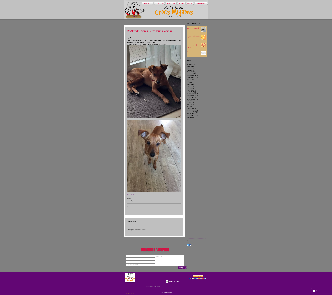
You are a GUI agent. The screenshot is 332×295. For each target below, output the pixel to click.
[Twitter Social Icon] (188, 245)
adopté (129, 198)
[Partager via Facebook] (128, 206)
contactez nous (174, 281)
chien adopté (130, 200)
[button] (148, 3)
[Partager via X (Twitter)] (132, 206)
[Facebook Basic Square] (190, 245)
